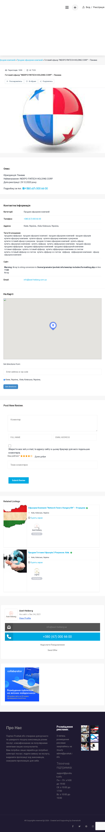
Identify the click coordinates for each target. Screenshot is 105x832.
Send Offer (52, 650)
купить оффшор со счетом (49, 252)
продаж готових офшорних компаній (52, 241)
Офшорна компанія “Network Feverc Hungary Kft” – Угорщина (56, 508)
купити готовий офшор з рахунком (19, 241)
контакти (36, 534)
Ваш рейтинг (13, 456)
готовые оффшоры (12, 249)
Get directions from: (12, 364)
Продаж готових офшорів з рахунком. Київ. (49, 552)
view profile (25, 618)
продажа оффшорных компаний (38, 246)
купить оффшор (39, 244)
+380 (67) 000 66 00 (32, 219)
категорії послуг (14, 753)
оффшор (66, 252)
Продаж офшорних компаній (36, 212)
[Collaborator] (22, 684)
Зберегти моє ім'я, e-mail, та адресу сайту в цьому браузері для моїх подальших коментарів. (49, 451)
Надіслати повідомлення (52, 645)
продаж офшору (83, 244)
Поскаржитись (15, 81)
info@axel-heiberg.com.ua (35, 280)
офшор (96, 252)
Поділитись (47, 81)
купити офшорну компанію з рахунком (60, 238)
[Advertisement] (52, 35)
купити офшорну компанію (16, 238)
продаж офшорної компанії (35, 236)
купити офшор (35, 238)
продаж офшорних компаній (61, 236)
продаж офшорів (83, 236)
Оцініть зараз (36, 518)
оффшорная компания (81, 252)
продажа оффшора (13, 236)
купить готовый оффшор (34, 249)
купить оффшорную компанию (61, 244)
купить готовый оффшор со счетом (20, 252)
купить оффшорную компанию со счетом (64, 249)
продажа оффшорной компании (68, 246)
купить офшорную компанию (17, 244)
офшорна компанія (12, 255)
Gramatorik (76, 821)
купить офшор (77, 241)
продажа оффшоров (13, 246)
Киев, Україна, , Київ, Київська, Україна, (23, 380)
